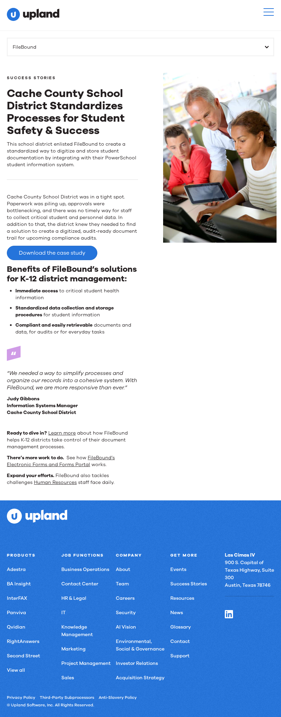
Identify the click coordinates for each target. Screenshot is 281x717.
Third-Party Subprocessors (67, 697)
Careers (125, 598)
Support (180, 656)
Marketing (73, 649)
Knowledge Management (77, 631)
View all (16, 670)
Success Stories (188, 584)
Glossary (180, 627)
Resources (182, 598)
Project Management (86, 663)
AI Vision (126, 627)
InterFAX (17, 598)
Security (126, 612)
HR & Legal (73, 598)
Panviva (16, 612)
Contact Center (79, 584)
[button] (269, 12)
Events (178, 569)
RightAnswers (23, 641)
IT (63, 612)
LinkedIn (229, 614)
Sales (67, 678)
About (123, 569)
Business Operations (85, 569)
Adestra (16, 569)
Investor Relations (137, 663)
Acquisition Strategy (140, 678)
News (176, 612)
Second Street (23, 656)
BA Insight (19, 584)
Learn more (62, 433)
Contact (180, 641)
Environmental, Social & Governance (140, 645)
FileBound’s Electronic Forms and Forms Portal (61, 461)
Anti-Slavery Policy (118, 697)
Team (122, 584)
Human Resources (55, 482)
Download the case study (52, 253)
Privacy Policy (21, 697)
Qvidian (16, 627)
